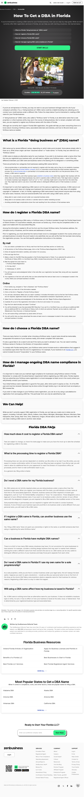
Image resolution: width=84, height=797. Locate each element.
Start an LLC (77, 2)
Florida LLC (70, 350)
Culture (56, 759)
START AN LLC (42, 48)
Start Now (60, 733)
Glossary (74, 769)
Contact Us (75, 759)
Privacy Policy (76, 764)
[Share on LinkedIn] (5, 619)
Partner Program (58, 767)
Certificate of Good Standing (44, 775)
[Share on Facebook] (12, 619)
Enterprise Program (59, 772)
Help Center (75, 756)
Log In (9, 755)
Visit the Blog (57, 764)
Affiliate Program (58, 769)
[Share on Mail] (15, 619)
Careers (56, 754)
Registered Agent (41, 754)
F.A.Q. (73, 754)
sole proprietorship (20, 171)
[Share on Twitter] (8, 619)
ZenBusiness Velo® (41, 764)
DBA (14, 9)
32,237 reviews (45, 92)
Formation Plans (40, 751)
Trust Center (75, 767)
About (55, 751)
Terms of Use (75, 762)
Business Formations (5, 9)
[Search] (50, 2)
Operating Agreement (42, 759)
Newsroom (57, 762)
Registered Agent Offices (61, 777)
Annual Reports (40, 762)
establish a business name (45, 176)
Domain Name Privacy (42, 777)
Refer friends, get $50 (60, 775)
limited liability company (27, 169)
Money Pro (39, 767)
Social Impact (57, 756)
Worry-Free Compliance (43, 756)
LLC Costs (39, 769)
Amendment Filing (41, 772)
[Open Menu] (2, 2)
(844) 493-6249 (58, 3)
